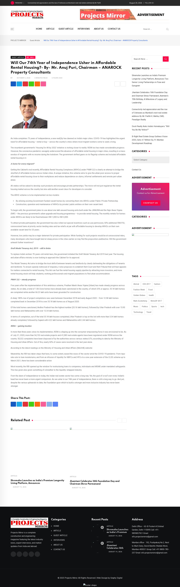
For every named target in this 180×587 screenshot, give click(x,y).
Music (135, 306)
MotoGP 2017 (156, 301)
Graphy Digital (116, 578)
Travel (148, 312)
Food (150, 290)
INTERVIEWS (84, 29)
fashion (157, 284)
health (151, 295)
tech (162, 306)
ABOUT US (99, 29)
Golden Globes (139, 295)
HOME (39, 29)
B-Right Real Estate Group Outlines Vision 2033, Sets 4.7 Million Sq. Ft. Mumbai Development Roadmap (150, 139)
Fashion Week (139, 290)
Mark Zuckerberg (140, 301)
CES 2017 (146, 284)
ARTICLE (50, 29)
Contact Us (136, 170)
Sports (154, 306)
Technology (138, 312)
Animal (136, 284)
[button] (119, 420)
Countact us (150, 203)
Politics (145, 306)
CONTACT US (114, 29)
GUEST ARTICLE (66, 29)
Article (14, 476)
